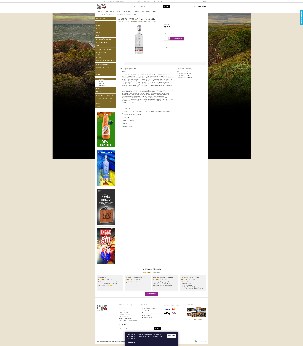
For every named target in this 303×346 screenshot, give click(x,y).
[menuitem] (99, 11)
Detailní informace (168, 47)
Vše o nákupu (147, 1)
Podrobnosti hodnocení (139, 21)
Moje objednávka (123, 316)
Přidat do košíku (178, 38)
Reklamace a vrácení (124, 314)
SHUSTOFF (102, 85)
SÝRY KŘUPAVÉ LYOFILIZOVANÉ (104, 49)
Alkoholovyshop (148, 317)
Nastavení (131, 342)
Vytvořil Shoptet (202, 341)
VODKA (98, 74)
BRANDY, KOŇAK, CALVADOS (104, 39)
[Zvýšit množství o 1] (169, 38)
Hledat (166, 6)
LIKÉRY (98, 71)
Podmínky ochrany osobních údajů (128, 320)
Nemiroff (101, 83)
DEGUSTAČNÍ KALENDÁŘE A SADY (105, 95)
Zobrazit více (151, 294)
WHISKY (98, 32)
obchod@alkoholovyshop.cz (151, 308)
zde (134, 338)
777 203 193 (147, 310)
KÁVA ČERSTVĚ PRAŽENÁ (102, 64)
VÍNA (97, 46)
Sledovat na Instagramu (197, 319)
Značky (98, 106)
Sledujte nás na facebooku (151, 313)
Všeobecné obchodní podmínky (127, 318)
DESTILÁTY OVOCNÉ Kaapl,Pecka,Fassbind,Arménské (104, 53)
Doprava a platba (159, 1)
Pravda (101, 77)
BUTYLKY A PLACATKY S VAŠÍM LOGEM (104, 102)
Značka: (152, 21)
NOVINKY (98, 25)
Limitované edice (100, 18)
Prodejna (138, 1)
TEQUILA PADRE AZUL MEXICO (104, 98)
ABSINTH (98, 88)
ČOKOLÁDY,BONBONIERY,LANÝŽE (105, 61)
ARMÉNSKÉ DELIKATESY (102, 67)
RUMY (97, 29)
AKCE (97, 22)
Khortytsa (101, 79)
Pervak (101, 81)
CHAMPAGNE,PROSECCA (102, 42)
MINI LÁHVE (99, 92)
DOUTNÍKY (99, 57)
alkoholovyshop (148, 315)
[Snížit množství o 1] (169, 39)
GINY (97, 35)
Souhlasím (171, 336)
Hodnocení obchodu (152, 268)
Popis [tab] (121, 63)
